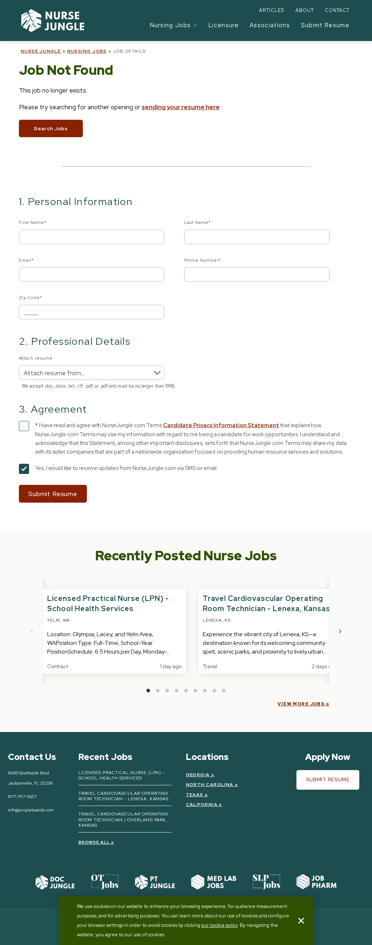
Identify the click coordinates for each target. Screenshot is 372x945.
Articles (271, 10)
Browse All (94, 842)
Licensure (224, 25)
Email (26, 260)
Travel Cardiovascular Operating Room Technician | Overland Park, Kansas (123, 819)
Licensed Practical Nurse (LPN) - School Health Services (121, 775)
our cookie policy (219, 925)
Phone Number (202, 260)
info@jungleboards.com (31, 810)
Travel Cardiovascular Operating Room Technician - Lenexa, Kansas (123, 796)
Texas (194, 795)
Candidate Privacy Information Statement (221, 425)
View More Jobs (301, 704)
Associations (270, 25)
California (202, 804)
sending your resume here (181, 107)
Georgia (198, 775)
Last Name (197, 222)
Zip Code (30, 297)
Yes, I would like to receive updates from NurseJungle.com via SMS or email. (126, 468)
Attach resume (35, 358)
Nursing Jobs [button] (170, 25)
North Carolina (210, 785)
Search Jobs (51, 128)
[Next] (340, 631)
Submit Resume (325, 25)
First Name (32, 222)
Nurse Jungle (41, 51)
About (304, 10)
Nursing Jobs (87, 51)
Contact (337, 10)
